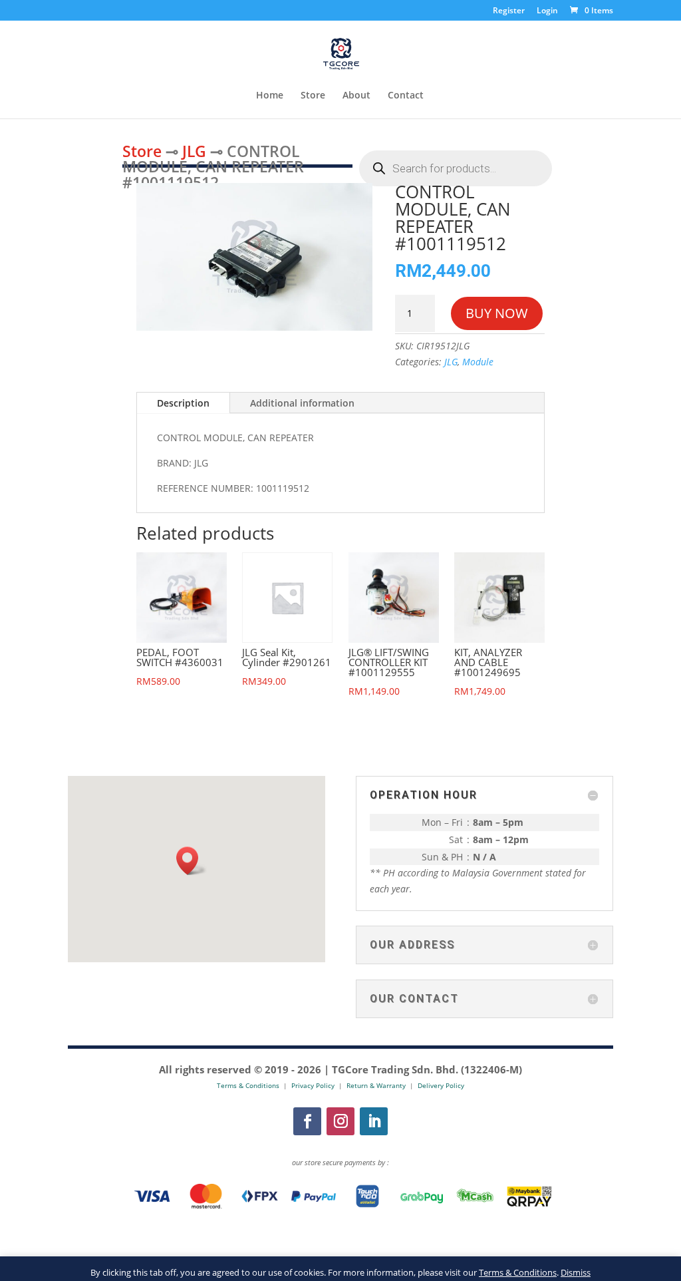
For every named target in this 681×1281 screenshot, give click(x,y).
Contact (406, 96)
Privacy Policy (313, 1085)
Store (313, 96)
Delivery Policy (441, 1085)
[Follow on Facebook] (307, 1121)
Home (269, 96)
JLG (194, 151)
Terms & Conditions (518, 1272)
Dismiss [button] (576, 1272)
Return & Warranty (376, 1085)
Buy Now (497, 313)
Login (547, 11)
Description (183, 403)
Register (509, 11)
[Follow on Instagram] (340, 1121)
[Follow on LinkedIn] (374, 1121)
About (356, 96)
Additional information (302, 403)
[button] (191, 860)
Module (477, 361)
